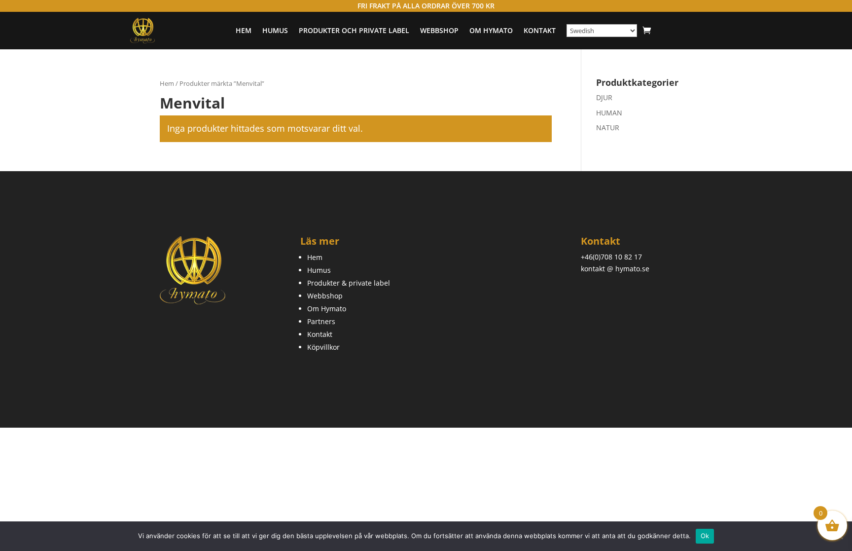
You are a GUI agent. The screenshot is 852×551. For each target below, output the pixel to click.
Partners (321, 321)
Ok (705, 536)
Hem (243, 30)
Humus (275, 30)
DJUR (604, 97)
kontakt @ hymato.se (615, 268)
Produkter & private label (348, 283)
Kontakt (540, 30)
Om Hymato (491, 30)
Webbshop (439, 30)
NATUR (607, 127)
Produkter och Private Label (354, 30)
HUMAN (609, 112)
